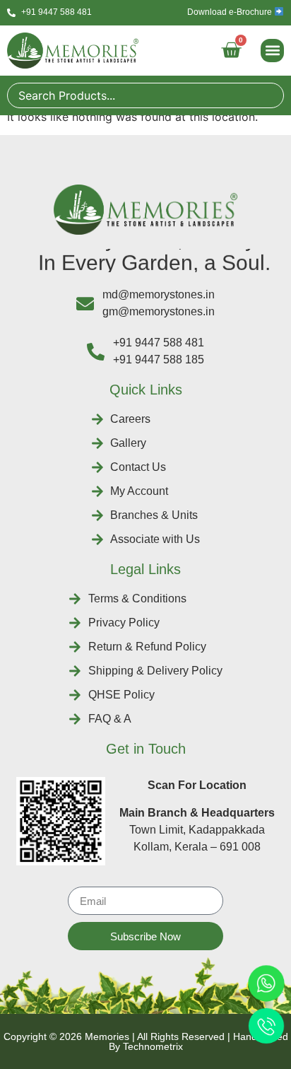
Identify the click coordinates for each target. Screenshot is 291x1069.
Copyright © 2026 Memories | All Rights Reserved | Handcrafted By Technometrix (146, 1041)
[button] (272, 50)
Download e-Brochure (230, 12)
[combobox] (145, 95)
